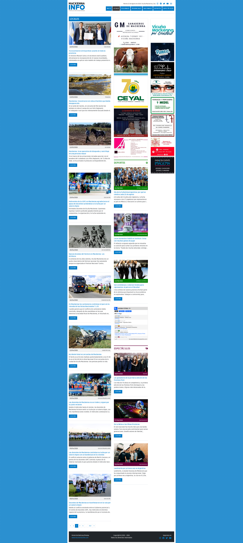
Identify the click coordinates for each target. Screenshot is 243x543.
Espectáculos (168, 8)
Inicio (109, 8)
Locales (116, 8)
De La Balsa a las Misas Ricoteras (127, 424)
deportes (157, 8)
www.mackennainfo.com (80, 538)
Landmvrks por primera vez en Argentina (129, 468)
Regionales (125, 8)
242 (90, 526)
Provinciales (136, 8)
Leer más (73, 65)
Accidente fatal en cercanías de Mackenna (85, 354)
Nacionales (148, 8)
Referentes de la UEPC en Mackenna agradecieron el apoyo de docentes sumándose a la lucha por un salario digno (89, 203)
